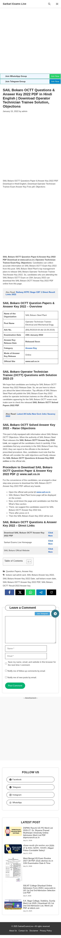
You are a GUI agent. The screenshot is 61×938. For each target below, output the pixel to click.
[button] (49, 4)
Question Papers (13, 571)
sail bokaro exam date (46, 578)
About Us (13, 931)
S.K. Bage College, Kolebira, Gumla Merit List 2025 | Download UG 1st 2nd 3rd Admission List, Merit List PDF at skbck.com (39, 904)
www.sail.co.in (43, 492)
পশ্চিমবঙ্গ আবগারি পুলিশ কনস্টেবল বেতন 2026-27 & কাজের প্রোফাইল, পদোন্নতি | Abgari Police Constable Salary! (39, 847)
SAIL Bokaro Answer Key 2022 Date (19, 578)
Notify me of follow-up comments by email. (27, 671)
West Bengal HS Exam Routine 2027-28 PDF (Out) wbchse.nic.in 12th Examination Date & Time (38, 860)
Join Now (55, 76)
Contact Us (23, 931)
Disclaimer (34, 931)
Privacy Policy (46, 931)
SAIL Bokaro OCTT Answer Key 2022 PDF (21, 582)
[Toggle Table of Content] (27, 561)
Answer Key (31, 348)
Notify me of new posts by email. (22, 677)
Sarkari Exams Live (14, 3)
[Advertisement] (30, 41)
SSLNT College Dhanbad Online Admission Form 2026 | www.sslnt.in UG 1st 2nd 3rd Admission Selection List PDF (39, 889)
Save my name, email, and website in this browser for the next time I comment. (32, 663)
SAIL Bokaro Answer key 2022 (40, 575)
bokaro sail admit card (16, 575)
